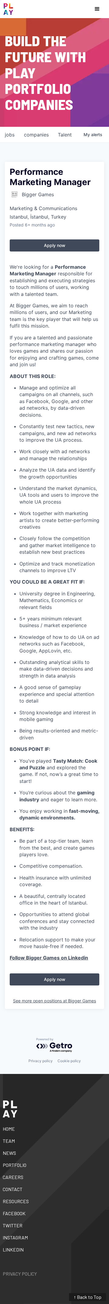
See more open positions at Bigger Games (54, 1000)
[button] (97, 9)
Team (9, 1141)
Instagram (15, 1237)
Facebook (14, 1213)
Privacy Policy (20, 1274)
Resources (16, 1201)
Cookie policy (69, 1061)
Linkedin (13, 1249)
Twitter (12, 1225)
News (9, 1153)
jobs (10, 135)
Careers (13, 1177)
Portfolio (14, 1165)
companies (36, 135)
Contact (12, 1189)
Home (9, 1129)
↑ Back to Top (87, 1297)
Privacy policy (40, 1061)
